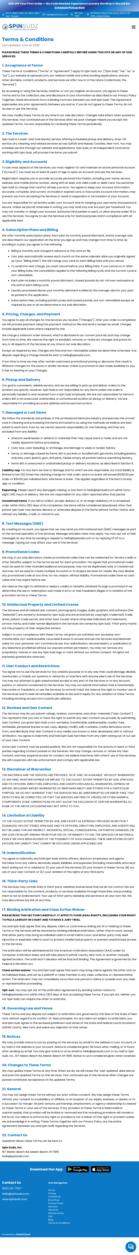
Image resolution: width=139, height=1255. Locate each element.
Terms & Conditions (59, 1223)
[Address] (88, 14)
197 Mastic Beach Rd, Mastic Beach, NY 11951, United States (110, 15)
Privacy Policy (55, 1203)
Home (51, 1190)
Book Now (53, 1200)
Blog (50, 1219)
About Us (53, 1209)
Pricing (52, 1193)
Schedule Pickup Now (69, 8)
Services (53, 1206)
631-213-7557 (79, 15)
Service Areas (56, 1213)
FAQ (50, 1216)
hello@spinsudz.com (57, 14)
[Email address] (44, 14)
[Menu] (133, 27)
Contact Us (54, 1196)
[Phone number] (72, 14)
